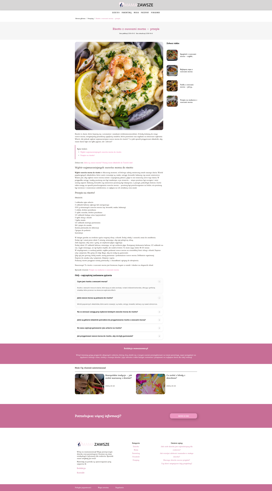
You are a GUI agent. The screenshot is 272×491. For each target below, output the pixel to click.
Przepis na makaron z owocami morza (104, 270)
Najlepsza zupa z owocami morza (186, 70)
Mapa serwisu (103, 487)
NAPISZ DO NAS (183, 416)
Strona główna (80, 18)
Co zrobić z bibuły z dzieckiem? (175, 376)
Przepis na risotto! (87, 155)
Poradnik (155, 12)
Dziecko (116, 12)
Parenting (127, 12)
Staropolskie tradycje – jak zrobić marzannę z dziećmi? (118, 376)
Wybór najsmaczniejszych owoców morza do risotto (100, 152)
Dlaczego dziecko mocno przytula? (176, 460)
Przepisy (145, 12)
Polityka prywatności (83, 487)
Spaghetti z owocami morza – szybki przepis (188, 55)
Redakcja (81, 468)
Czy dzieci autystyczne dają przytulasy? (176, 463)
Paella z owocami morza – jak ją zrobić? (186, 86)
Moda (136, 12)
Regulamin (119, 487)
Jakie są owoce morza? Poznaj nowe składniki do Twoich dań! (108, 162)
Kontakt (80, 472)
